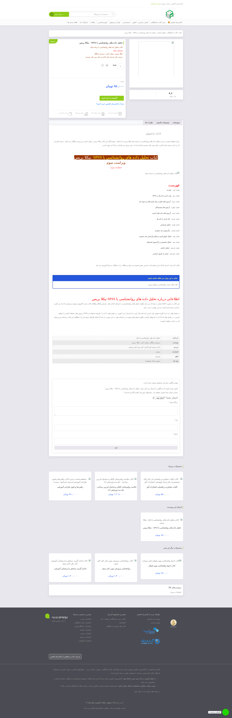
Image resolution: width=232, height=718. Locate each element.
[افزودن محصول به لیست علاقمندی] (141, 94)
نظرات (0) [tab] (149, 123)
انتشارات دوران (175, 592)
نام (176, 420)
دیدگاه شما (173, 402)
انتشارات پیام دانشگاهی (83, 623)
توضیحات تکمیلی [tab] (162, 123)
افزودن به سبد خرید (109, 98)
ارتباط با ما (84, 22)
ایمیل (175, 434)
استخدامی (126, 22)
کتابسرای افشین (177, 4)
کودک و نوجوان (114, 22)
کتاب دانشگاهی (172, 33)
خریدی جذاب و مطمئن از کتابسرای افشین (65, 657)
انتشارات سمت (85, 619)
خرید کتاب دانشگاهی (158, 22)
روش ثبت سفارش (153, 619)
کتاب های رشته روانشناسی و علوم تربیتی (163, 285)
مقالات (92, 22)
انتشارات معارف (85, 630)
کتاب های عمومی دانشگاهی (116, 626)
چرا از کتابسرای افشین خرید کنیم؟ (110, 104)
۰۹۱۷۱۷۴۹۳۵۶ (59, 617)
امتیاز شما (171, 397)
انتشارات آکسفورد (84, 641)
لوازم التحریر (102, 22)
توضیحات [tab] (176, 123)
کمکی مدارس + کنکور (140, 22)
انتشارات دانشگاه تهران (83, 626)
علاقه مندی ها (72, 22)
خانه (180, 33)
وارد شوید (165, 4)
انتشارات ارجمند (85, 637)
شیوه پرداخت (155, 623)
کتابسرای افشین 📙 (175, 22)
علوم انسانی (161, 33)
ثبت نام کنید (155, 4)
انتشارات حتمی (85, 633)
